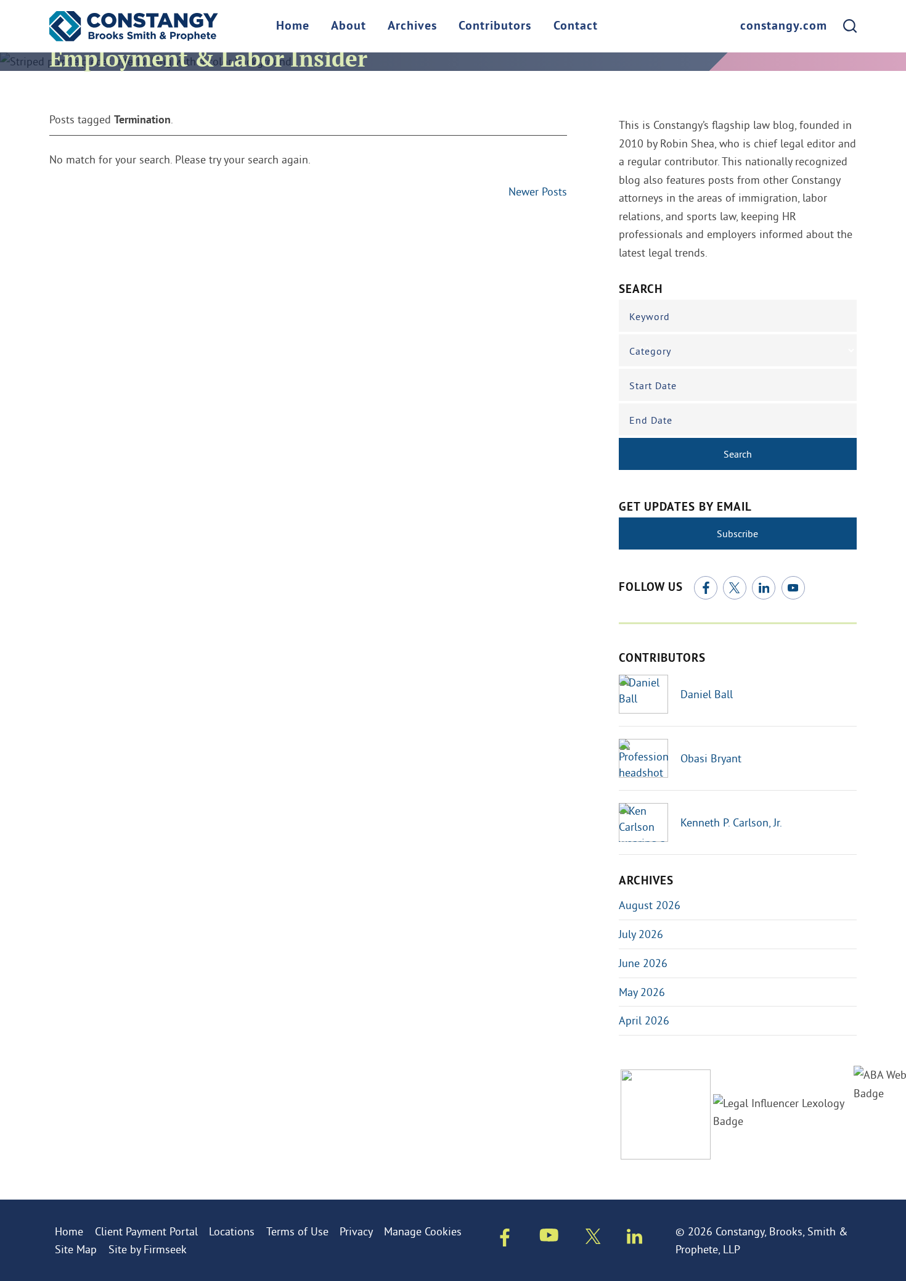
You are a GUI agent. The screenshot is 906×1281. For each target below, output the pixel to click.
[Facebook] (705, 587)
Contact (575, 27)
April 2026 (644, 1020)
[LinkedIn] (763, 587)
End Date (650, 420)
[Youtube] (549, 1238)
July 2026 (641, 934)
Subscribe (737, 533)
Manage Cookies (423, 1231)
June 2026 (643, 963)
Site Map (76, 1249)
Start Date (653, 385)
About (348, 27)
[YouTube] (793, 587)
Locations (232, 1231)
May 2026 (642, 992)
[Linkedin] (634, 1239)
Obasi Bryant (710, 758)
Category (650, 351)
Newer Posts (537, 191)
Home (292, 27)
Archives (412, 27)
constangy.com (783, 27)
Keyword (649, 316)
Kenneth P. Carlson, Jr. (731, 822)
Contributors (495, 27)
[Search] (850, 26)
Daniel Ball (706, 694)
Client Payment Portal (146, 1231)
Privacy (356, 1231)
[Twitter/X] (734, 587)
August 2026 (649, 905)
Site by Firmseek (147, 1249)
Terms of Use (297, 1231)
